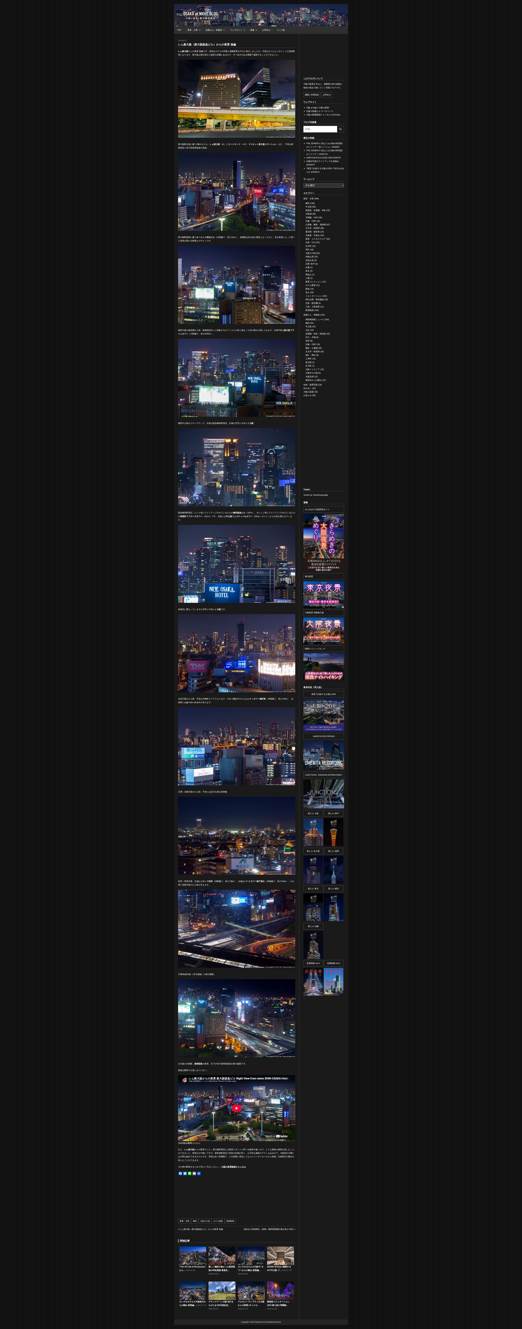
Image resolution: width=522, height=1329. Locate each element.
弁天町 (308, 246)
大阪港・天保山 (312, 235)
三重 (307, 278)
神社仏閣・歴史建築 (314, 299)
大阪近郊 (309, 376)
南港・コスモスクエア (315, 239)
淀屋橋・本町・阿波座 (315, 334)
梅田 (195, 1221)
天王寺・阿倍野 (312, 228)
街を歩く (307, 388)
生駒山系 (309, 256)
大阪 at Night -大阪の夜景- (318, 107)
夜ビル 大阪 (313, 813)
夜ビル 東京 (313, 888)
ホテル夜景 (218, 1221)
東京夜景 (309, 576)
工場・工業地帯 (312, 307)
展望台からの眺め (313, 380)
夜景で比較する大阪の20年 (323, 694)
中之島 (308, 207)
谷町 (307, 341)
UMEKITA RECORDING (324, 736)
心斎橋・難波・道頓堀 (315, 224)
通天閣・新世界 (312, 232)
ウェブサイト (236, 30)
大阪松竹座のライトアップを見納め (322, 161)
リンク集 (281, 30)
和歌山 (308, 274)
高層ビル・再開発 (214, 30)
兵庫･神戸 (310, 264)
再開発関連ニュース (314, 319)
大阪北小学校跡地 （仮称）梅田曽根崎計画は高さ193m (268, 1229)
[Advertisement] (208, 1198)
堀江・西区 (310, 355)
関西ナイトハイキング (315, 649)
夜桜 (307, 289)
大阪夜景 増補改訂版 (314, 612)
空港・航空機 (311, 303)
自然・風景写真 (310, 385)
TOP (179, 30)
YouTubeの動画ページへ (189, 1143)
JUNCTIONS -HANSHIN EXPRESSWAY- (323, 775)
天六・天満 (310, 337)
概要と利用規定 (312, 95)
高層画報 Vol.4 (333, 963)
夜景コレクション (313, 281)
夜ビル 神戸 (333, 813)
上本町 (308, 358)
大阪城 (308, 214)
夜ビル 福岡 (333, 851)
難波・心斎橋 (311, 348)
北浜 (307, 330)
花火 (307, 292)
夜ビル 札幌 (313, 926)
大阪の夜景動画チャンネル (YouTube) (323, 115)
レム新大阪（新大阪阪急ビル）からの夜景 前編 (201, 1229)
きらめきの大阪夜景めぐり (317, 509)
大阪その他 (205, 1221)
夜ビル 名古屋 (313, 851)
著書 (252, 30)
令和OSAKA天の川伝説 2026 (319, 157)
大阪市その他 (311, 373)
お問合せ (266, 30)
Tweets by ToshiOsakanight (315, 495)
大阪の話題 (308, 392)
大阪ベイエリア (312, 369)
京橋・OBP (310, 221)
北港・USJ (310, 242)
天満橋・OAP (311, 217)
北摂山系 (309, 260)
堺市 (307, 249)
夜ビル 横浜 (333, 888)
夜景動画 (230, 1221)
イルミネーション (313, 296)
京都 (307, 267)
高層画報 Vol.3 (313, 963)
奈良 (307, 271)
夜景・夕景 (192, 30)
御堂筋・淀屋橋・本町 (315, 210)
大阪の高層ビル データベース (319, 111)
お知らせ (307, 395)
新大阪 (308, 362)
